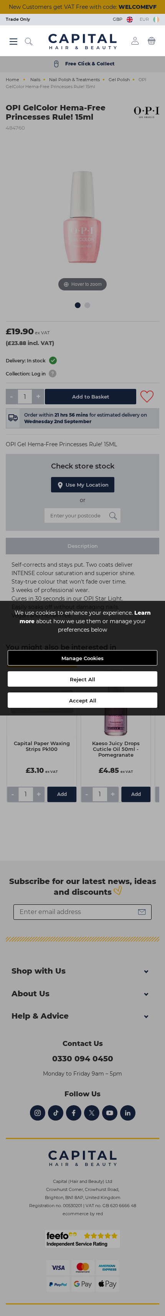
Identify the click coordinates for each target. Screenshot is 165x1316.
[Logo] (82, 41)
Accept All (82, 700)
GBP (119, 19)
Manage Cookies (82, 658)
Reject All (82, 679)
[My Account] (135, 40)
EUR (145, 19)
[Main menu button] (13, 41)
